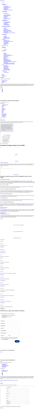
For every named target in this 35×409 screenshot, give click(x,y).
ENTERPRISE (4, 20)
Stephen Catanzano (3, 252)
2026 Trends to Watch (5, 104)
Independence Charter (7, 380)
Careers (3, 369)
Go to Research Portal (3, 212)
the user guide (24, 205)
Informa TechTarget (4, 80)
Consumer (3, 108)
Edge (2, 110)
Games (3, 112)
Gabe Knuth (2, 274)
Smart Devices (4, 115)
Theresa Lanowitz (2, 280)
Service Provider (4, 114)
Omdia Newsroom (4, 371)
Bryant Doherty (3, 196)
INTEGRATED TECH (6, 26)
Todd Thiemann (2, 302)
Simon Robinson (2, 291)
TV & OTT (3, 116)
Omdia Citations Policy (5, 370)
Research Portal (19, 191)
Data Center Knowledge (5, 365)
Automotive (3, 105)
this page (24, 186)
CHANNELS (4, 4)
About (3, 64)
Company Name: (3, 330)
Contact (3, 70)
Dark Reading (4, 364)
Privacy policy (16, 380)
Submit (17, 341)
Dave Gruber (2, 269)
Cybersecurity (4, 109)
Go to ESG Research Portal (4, 162)
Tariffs (3, 106)
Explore (1, 218)
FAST (3, 111)
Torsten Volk (2, 308)
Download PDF (15, 174)
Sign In (3, 74)
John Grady (2, 263)
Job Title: (2, 328)
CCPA (1, 380)
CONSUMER (4, 11)
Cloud (3, 107)
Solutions (16, 154)
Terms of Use (12, 380)
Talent (3, 82)
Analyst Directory (4, 199)
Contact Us (19, 204)
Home (3, 380)
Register (3, 75)
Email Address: (3, 325)
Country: (2, 335)
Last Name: (3, 323)
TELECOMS (4, 34)
